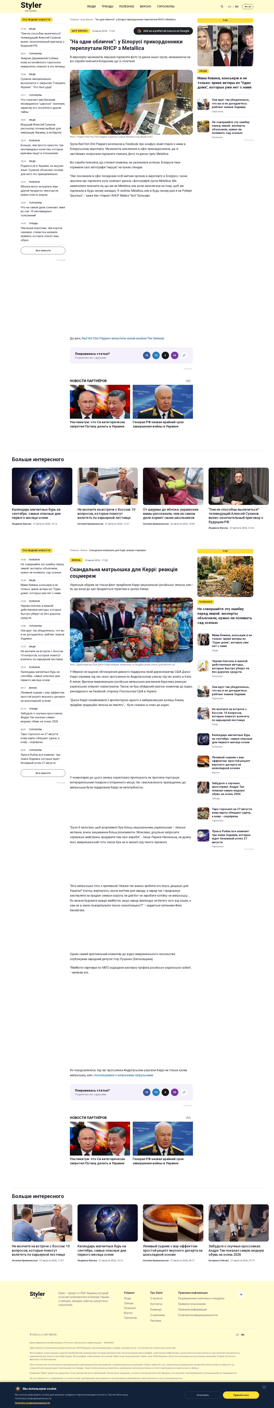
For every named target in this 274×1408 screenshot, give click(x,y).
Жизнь (84, 550)
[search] (222, 6)
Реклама (155, 1320)
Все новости (43, 250)
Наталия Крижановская (90, 524)
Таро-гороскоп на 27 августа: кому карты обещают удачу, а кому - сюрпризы (40, 738)
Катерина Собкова (219, 1260)
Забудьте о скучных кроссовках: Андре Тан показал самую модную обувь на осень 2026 (42, 717)
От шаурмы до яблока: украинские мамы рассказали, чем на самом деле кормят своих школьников (171, 513)
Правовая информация (192, 1309)
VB (174, 355)
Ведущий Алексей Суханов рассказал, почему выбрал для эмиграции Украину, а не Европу (41, 128)
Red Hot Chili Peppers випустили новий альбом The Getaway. (123, 338)
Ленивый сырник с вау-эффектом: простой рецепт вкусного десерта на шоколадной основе (43, 696)
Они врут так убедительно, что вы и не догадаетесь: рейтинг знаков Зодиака (230, 103)
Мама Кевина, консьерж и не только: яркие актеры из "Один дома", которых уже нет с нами (224, 82)
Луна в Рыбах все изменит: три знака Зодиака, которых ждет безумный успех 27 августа (40, 759)
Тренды (107, 6)
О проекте (156, 1298)
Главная (74, 19)
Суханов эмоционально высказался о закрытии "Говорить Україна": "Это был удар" (43, 83)
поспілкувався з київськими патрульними (123, 1075)
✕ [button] (264, 1387)
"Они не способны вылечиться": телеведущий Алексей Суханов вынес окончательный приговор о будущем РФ (42, 39)
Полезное (126, 6)
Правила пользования (192, 1303)
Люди (91, 6)
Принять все (241, 1395)
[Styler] (31, 6)
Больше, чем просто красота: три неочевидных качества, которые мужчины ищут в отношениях (42, 149)
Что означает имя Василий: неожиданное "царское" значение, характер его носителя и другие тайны (43, 106)
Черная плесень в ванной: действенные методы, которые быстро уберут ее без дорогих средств (41, 612)
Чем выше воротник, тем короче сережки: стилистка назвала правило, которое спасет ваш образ (41, 234)
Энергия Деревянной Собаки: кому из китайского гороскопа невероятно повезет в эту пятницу (43, 62)
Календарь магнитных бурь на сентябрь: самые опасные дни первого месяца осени (36, 513)
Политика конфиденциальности (198, 1315)
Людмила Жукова (21, 524)
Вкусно (145, 6)
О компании (157, 1315)
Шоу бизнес (87, 19)
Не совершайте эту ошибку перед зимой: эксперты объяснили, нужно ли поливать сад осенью (231, 127)
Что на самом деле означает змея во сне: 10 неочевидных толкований (43, 211)
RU (236, 6)
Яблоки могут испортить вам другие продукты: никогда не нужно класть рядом (39, 190)
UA (229, 6)
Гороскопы (165, 6)
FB (146, 355)
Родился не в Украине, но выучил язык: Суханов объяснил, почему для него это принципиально (42, 170)
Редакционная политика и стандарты (201, 1298)
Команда (155, 1309)
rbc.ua (248, 6)
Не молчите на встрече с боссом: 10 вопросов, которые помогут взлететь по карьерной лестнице (106, 513)
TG (156, 355)
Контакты (156, 1303)
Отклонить (203, 1395)
